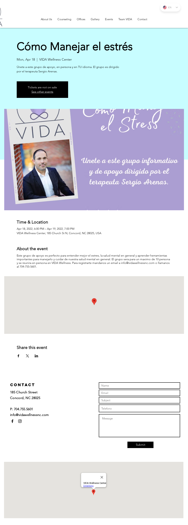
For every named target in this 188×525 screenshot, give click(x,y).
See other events (42, 91)
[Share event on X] (27, 355)
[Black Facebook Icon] (12, 421)
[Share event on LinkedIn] (36, 355)
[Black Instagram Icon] (20, 421)
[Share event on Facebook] (18, 355)
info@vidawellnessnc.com (29, 415)
